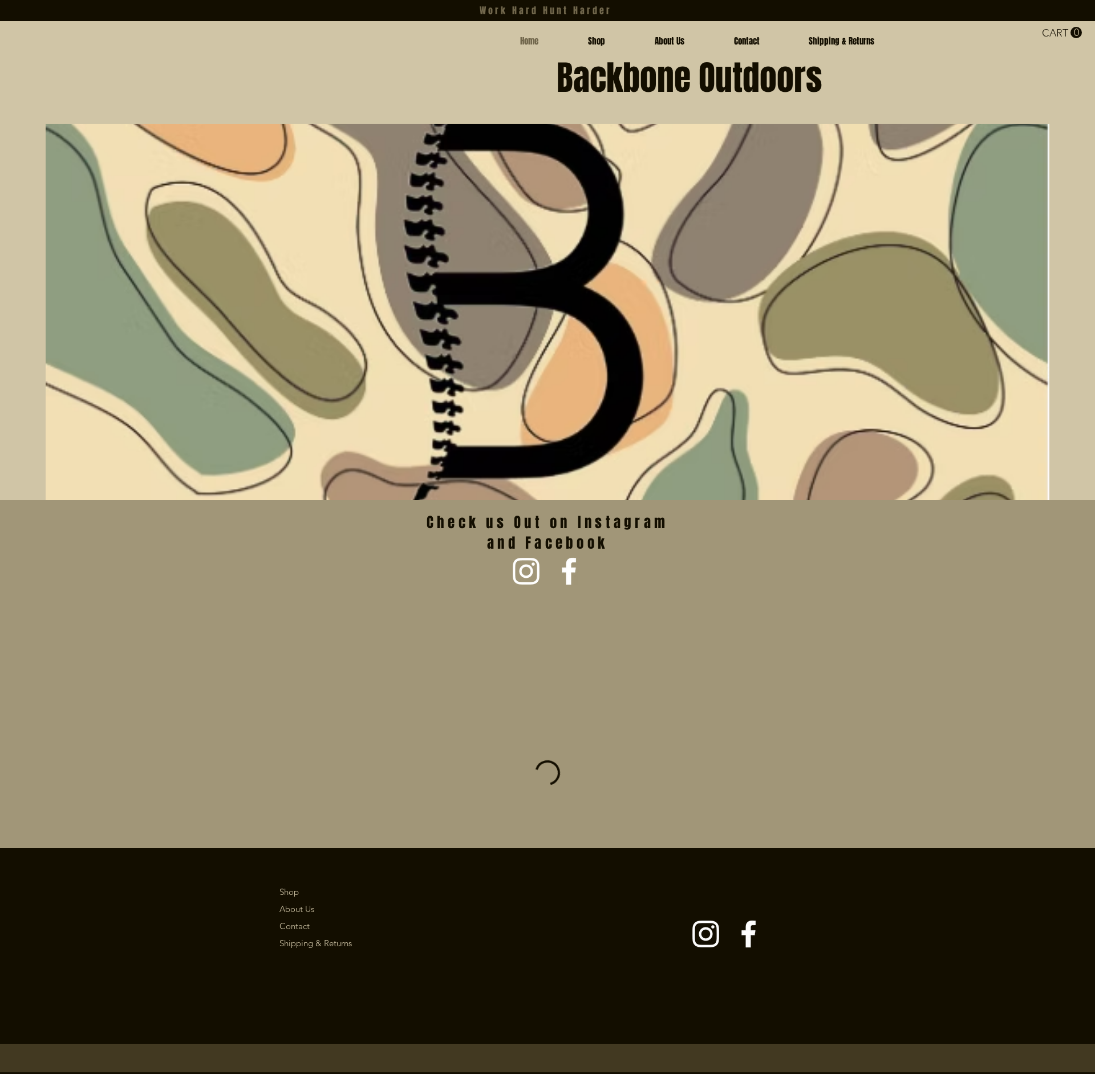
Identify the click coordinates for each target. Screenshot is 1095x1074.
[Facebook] (569, 571)
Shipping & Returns (315, 943)
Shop (289, 891)
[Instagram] (526, 571)
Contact (294, 926)
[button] (1062, 33)
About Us (296, 908)
